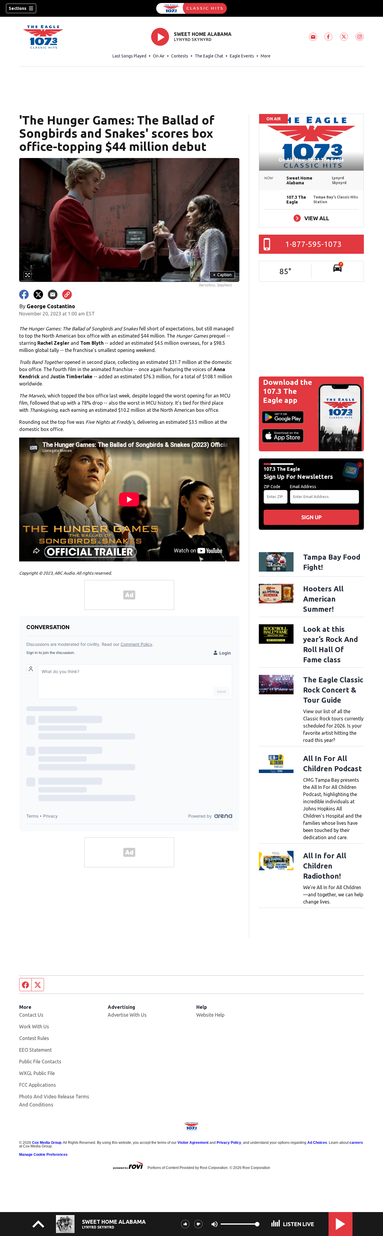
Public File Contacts (40, 1061)
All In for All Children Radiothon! (324, 866)
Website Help (210, 1015)
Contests (179, 56)
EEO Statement (35, 1050)
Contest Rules (34, 1038)
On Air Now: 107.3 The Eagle (311, 160)
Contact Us (31, 1015)
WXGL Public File (37, 1073)
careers (356, 1143)
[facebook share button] (24, 294)
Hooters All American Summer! (323, 599)
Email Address (303, 486)
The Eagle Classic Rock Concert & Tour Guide (333, 690)
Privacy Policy (229, 1143)
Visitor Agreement (193, 1143)
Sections (17, 8)
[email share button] (52, 294)
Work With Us (34, 1026)
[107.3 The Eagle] (191, 8)
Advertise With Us (127, 1015)
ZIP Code (272, 486)
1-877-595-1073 (313, 244)
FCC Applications (37, 1085)
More (265, 56)
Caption (222, 274)
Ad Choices (317, 1143)
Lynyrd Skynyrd (193, 39)
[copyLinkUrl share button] (67, 294)
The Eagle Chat (209, 56)
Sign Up (311, 517)
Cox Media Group (46, 1143)
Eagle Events (242, 56)
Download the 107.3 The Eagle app (287, 391)
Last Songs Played (129, 56)
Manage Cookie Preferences (43, 1155)
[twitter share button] (38, 294)
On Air (159, 56)
